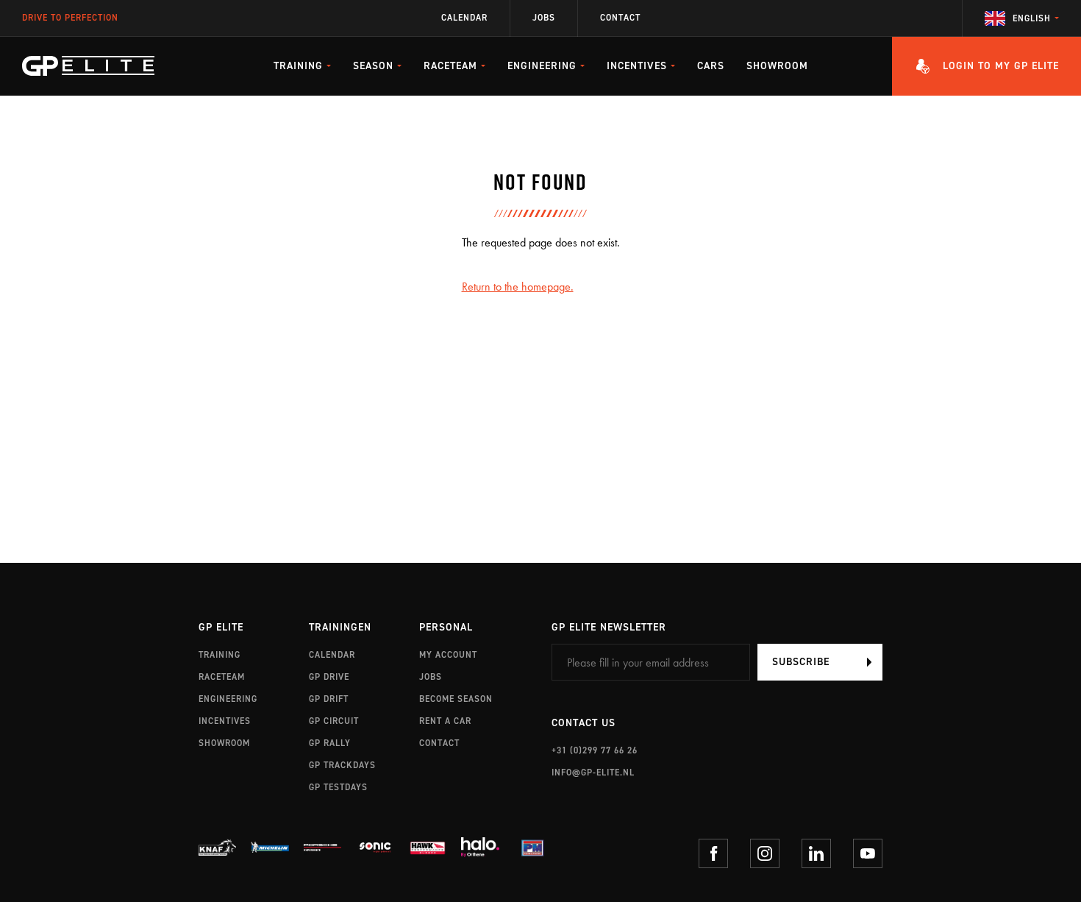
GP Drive (329, 677)
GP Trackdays (342, 765)
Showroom (777, 66)
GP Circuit (334, 721)
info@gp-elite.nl (593, 772)
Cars (710, 66)
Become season (456, 699)
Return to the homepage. (518, 286)
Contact (620, 18)
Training (219, 655)
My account (448, 655)
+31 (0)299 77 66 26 (595, 750)
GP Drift (329, 699)
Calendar (464, 18)
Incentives (225, 721)
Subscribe (801, 662)
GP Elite (221, 628)
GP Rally (330, 743)
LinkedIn (816, 853)
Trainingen (340, 628)
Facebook (713, 853)
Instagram (764, 853)
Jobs (543, 18)
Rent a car (445, 721)
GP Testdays (338, 787)
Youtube (867, 853)
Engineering (228, 699)
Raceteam (222, 677)
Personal (446, 628)
